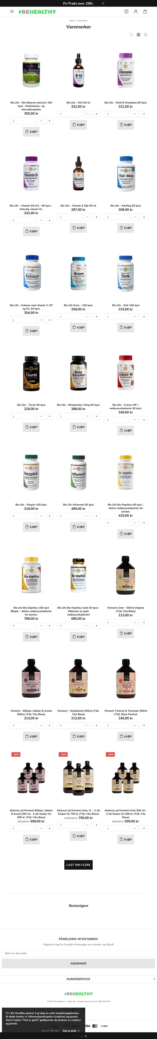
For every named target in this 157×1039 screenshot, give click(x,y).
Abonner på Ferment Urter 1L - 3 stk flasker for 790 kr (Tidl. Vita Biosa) (78, 812)
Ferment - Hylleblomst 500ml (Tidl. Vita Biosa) (78, 712)
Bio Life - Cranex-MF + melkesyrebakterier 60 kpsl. (126, 406)
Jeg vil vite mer (50, 1030)
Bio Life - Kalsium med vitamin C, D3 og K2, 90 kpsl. (31, 307)
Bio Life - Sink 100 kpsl (125, 305)
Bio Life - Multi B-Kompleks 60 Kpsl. (126, 102)
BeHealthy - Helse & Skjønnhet (37, 11)
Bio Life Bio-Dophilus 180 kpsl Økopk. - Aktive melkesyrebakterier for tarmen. (31, 611)
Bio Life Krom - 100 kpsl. (78, 305)
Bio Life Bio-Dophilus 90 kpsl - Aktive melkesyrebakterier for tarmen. (126, 508)
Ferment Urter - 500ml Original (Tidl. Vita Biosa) (125, 609)
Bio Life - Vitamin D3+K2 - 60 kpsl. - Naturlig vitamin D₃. (31, 207)
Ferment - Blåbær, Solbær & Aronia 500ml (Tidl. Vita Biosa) (31, 712)
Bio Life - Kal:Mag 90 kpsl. (125, 205)
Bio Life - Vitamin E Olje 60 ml (78, 205)
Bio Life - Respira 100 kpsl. (31, 504)
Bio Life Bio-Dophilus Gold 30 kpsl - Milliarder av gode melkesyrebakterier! (78, 611)
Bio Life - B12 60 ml (78, 102)
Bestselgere (78, 905)
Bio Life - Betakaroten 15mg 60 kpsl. (78, 405)
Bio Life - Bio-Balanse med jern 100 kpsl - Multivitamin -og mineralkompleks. (31, 106)
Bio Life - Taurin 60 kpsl (31, 405)
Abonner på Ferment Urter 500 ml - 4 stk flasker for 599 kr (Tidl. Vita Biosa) (126, 814)
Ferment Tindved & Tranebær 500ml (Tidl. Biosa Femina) (126, 712)
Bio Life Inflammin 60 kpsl (78, 504)
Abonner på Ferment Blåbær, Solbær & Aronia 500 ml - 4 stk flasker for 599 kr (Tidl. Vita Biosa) (31, 814)
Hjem (72, 20)
